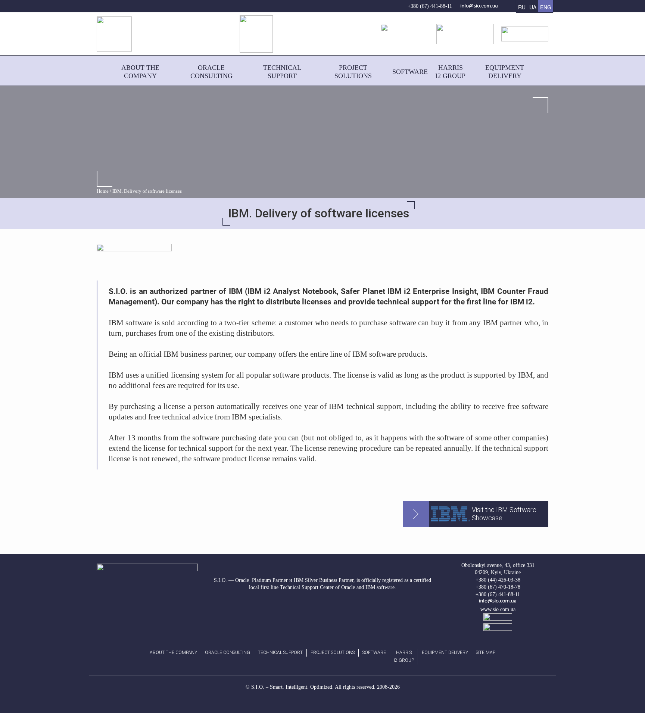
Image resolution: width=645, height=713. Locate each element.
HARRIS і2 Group (404, 656)
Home (103, 191)
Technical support (280, 652)
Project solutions (333, 652)
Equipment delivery (445, 652)
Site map (485, 652)
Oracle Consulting (227, 652)
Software (374, 652)
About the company (173, 652)
